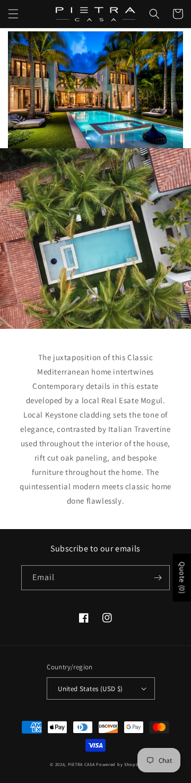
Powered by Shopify (118, 764)
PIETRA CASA (81, 764)
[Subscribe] (157, 577)
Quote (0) (182, 578)
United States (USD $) (90, 688)
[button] (13, 13)
